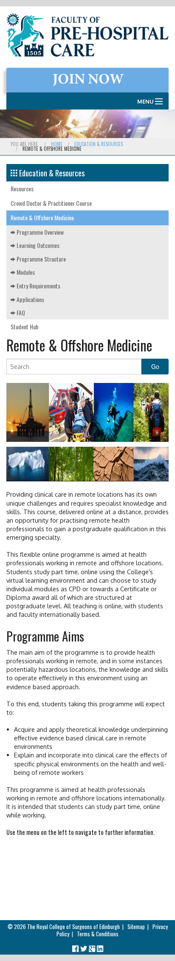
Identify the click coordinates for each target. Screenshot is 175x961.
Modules (25, 272)
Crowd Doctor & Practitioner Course (51, 203)
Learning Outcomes (37, 245)
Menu (145, 101)
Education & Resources (98, 144)
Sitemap (136, 927)
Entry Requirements (37, 285)
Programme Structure (40, 258)
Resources (22, 188)
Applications (29, 299)
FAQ (20, 312)
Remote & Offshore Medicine (42, 217)
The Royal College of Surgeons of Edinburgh (73, 927)
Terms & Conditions (98, 934)
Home (56, 144)
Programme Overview (39, 231)
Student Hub (25, 326)
